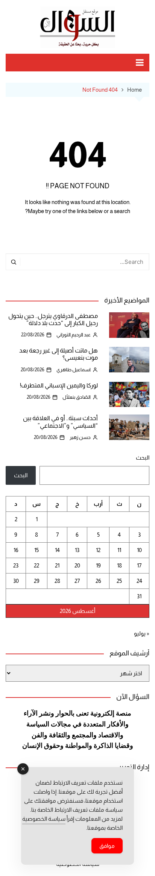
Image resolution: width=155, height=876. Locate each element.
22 (36, 565)
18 (119, 565)
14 (57, 550)
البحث (142, 457)
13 (77, 550)
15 (36, 550)
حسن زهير (80, 437)
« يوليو (141, 633)
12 (98, 550)
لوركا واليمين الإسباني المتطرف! (59, 385)
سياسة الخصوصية (43, 818)
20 (77, 565)
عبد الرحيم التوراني (73, 334)
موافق (107, 846)
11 (119, 550)
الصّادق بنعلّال (76, 397)
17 (139, 565)
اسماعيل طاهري (73, 369)
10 (139, 550)
